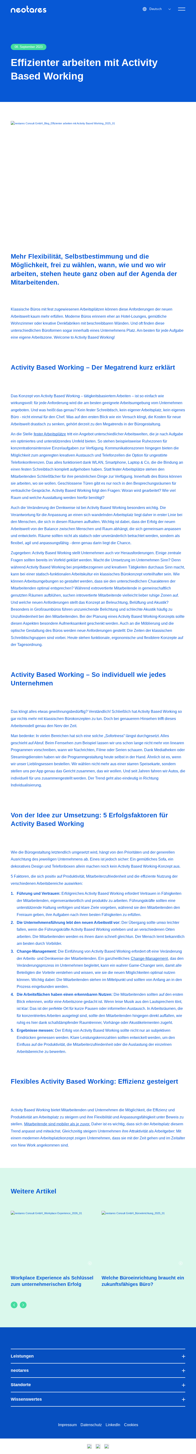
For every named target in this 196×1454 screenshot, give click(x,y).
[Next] (23, 1305)
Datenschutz (91, 1425)
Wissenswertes (26, 1399)
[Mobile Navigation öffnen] (181, 9)
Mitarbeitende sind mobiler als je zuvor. (57, 1124)
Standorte (21, 1384)
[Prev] (14, 1305)
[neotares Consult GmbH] (28, 9)
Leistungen (22, 1356)
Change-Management (149, 958)
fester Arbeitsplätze (50, 434)
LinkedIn (113, 1425)
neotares (20, 1370)
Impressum (67, 1425)
